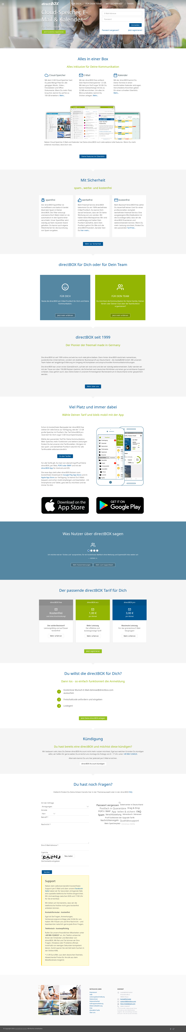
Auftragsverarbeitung (96, 1004)
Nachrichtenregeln (110, 820)
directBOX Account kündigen (93, 764)
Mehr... (62, 95)
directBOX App (47, 468)
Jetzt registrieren (93, 651)
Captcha (44, 852)
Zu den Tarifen (65, 456)
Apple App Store (47, 477)
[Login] (139, 4)
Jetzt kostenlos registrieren (54, 32)
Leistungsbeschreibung (97, 997)
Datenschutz (94, 999)
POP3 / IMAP (104, 811)
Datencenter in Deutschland (131, 805)
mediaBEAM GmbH (21, 1029)
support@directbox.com (128, 1001)
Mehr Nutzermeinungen (82, 565)
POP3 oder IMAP (64, 465)
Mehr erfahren (56, 636)
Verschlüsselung (113, 814)
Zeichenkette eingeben (50, 861)
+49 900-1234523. (130, 754)
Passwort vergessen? (110, 30)
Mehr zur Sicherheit (93, 244)
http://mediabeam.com (127, 1004)
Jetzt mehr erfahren (65, 315)
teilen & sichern (126, 811)
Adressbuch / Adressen (132, 814)
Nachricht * (46, 824)
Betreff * (44, 817)
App (114, 811)
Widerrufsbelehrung (96, 1006)
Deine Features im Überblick (92, 156)
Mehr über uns (93, 386)
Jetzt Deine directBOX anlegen (93, 718)
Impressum (93, 992)
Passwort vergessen (107, 805)
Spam (101, 814)
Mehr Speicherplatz (112, 823)
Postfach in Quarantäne (113, 808)
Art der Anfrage (47, 803)
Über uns (92, 1012)
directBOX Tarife (95, 1010)
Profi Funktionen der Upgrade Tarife (119, 818)
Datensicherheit (95, 1001)
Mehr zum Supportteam (104, 565)
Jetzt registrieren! (135, 30)
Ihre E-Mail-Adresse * (49, 845)
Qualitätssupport (129, 820)
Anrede (44, 810)
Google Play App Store (72, 475)
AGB (91, 994)
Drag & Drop (133, 808)
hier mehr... (85, 230)
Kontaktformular (125, 999)
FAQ (130, 792)
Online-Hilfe (128, 823)
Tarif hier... (131, 228)
